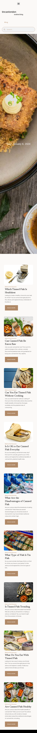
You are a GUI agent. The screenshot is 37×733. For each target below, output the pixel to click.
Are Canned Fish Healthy (18, 707)
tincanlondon (9, 11)
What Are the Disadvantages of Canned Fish (18, 501)
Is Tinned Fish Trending (17, 607)
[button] (18, 3)
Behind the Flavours (10, 287)
